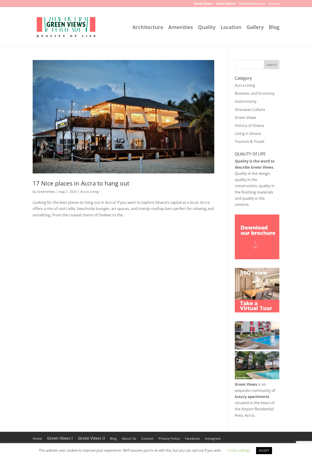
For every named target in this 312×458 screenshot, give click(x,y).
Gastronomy (245, 101)
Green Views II (226, 3)
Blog (274, 27)
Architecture (147, 27)
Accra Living (89, 191)
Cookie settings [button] (238, 450)
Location (231, 27)
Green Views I (203, 3)
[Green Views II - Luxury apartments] (257, 377)
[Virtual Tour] (257, 311)
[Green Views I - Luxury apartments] (257, 348)
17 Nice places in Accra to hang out (81, 183)
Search (271, 65)
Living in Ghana (248, 133)
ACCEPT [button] (264, 450)
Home (37, 438)
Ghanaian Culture (250, 109)
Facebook (192, 438)
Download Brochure (252, 3)
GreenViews (46, 191)
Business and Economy (255, 93)
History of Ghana (249, 125)
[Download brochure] (257, 257)
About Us (129, 438)
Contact (274, 3)
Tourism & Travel (249, 141)
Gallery (255, 27)
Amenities (180, 27)
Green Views (245, 117)
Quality (207, 27)
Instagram (213, 438)
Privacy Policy (169, 438)
